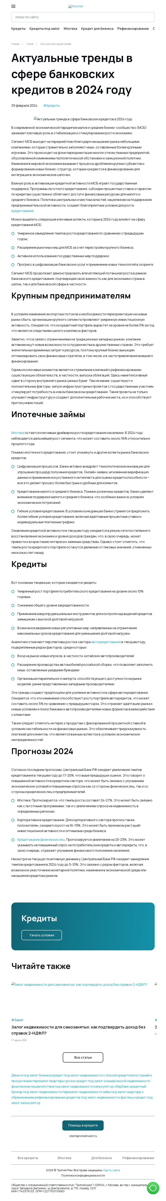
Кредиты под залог (45, 29)
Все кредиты (28, 1158)
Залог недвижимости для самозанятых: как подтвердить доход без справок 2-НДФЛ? (78, 1030)
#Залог (17, 1020)
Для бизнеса (101, 1158)
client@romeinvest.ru (83, 1136)
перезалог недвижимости (82, 1092)
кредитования (22, 211)
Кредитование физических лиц (41, 840)
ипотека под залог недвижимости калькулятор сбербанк (85, 1086)
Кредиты (18, 29)
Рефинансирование (133, 29)
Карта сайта (111, 1170)
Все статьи (83, 1057)
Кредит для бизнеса (97, 29)
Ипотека (70, 29)
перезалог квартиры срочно (54, 1081)
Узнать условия (41, 935)
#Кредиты (51, 105)
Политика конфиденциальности (83, 1175)
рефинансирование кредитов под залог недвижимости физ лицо (85, 1097)
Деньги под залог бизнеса (31, 1075)
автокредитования (106, 642)
